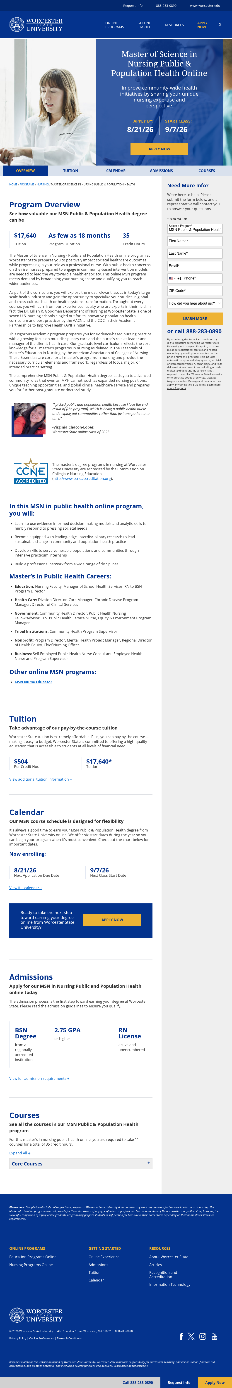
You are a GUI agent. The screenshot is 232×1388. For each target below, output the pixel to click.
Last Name (178, 253)
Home (13, 184)
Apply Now (202, 25)
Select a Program (180, 225)
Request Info (133, 5)
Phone (190, 278)
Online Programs (114, 25)
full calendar (25, 887)
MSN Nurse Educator (33, 682)
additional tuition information (40, 779)
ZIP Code (177, 291)
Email (174, 266)
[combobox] (195, 229)
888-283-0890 (204, 331)
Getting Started (145, 25)
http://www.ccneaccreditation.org (82, 478)
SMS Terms (199, 384)
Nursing (43, 184)
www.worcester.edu (205, 5)
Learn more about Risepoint (130, 1366)
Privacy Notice (183, 384)
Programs (27, 184)
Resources (174, 25)
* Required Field (177, 219)
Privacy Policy (17, 1338)
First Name (178, 241)
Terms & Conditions (69, 1338)
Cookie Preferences (41, 1338)
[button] (220, 24)
